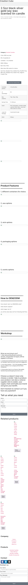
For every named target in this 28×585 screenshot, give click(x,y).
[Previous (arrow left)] (2, 292)
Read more (3, 496)
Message (3, 405)
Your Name (3, 567)
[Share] (20, 1)
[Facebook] (2, 562)
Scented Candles (8, 17)
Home (2, 17)
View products (17, 450)
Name (2, 398)
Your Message (3, 575)
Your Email (3, 571)
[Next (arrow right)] (25, 292)
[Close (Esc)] (23, 1)
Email (2, 402)
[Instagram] (9, 562)
